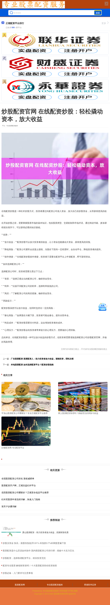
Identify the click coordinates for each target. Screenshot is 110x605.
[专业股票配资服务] (33, 4)
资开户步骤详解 (8, 506)
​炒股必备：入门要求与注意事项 (18, 572)
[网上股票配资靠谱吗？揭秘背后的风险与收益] (82, 396)
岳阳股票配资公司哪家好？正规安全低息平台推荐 (25, 492)
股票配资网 (20, 584)
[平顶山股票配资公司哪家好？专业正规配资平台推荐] (26, 396)
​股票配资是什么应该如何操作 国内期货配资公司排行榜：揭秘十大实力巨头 (38, 550)
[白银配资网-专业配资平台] (26, 430)
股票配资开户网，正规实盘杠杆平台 (18, 485)
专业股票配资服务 (55, 584)
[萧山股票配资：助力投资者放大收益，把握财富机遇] (11, 532)
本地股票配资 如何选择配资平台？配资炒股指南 (32, 364)
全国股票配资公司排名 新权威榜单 (17, 478)
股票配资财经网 (61, 593)
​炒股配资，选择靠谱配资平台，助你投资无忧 (24, 557)
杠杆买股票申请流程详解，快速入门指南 (20, 499)
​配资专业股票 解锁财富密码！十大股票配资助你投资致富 (30, 565)
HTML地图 (73, 590)
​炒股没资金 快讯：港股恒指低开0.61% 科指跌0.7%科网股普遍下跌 (34, 542)
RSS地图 (63, 590)
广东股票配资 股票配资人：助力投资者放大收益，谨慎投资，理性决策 (42, 358)
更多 (104, 23)
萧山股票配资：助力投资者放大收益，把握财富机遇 (45, 532)
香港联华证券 (90, 584)
